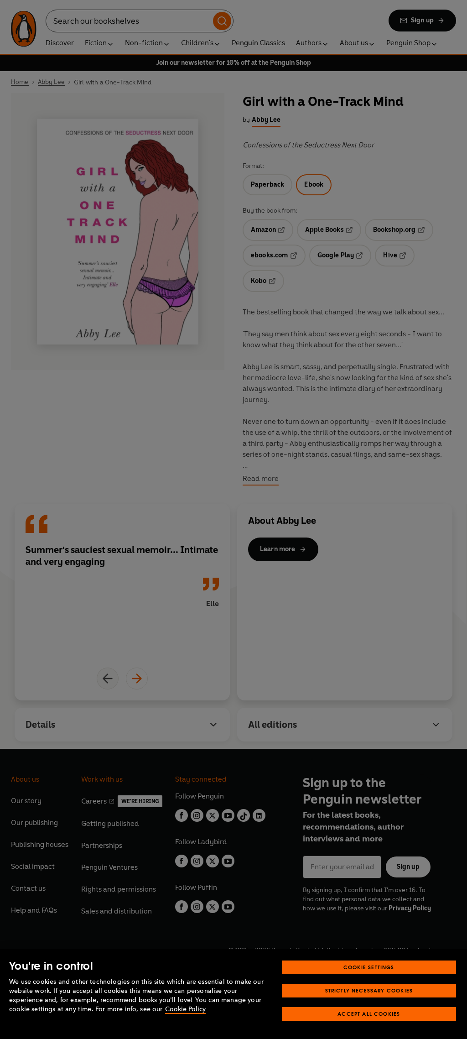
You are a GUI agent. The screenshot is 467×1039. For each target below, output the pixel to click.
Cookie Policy (185, 1009)
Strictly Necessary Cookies (369, 990)
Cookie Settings (368, 967)
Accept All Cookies (368, 1013)
